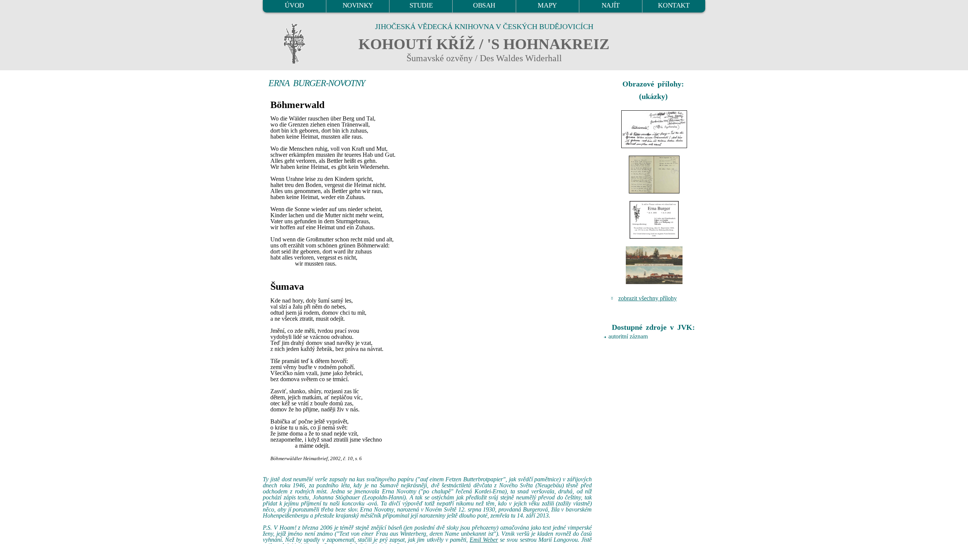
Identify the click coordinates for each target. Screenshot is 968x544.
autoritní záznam (628, 336)
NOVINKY (358, 5)
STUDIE (421, 5)
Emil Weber (484, 539)
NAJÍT (611, 5)
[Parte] (654, 220)
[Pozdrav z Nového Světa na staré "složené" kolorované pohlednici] (654, 265)
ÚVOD (294, 5)
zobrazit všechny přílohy (647, 298)
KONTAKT (673, 5)
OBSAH (484, 5)
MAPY (547, 5)
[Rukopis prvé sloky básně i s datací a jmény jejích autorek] (654, 129)
